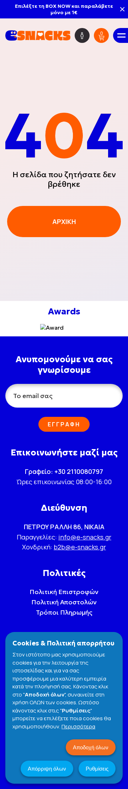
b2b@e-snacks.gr (80, 547)
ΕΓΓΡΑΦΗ (64, 424)
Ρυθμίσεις (97, 769)
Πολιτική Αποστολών (64, 602)
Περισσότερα (78, 726)
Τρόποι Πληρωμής (64, 612)
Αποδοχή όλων (90, 747)
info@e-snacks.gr (84, 537)
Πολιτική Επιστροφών (64, 592)
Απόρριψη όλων (47, 769)
